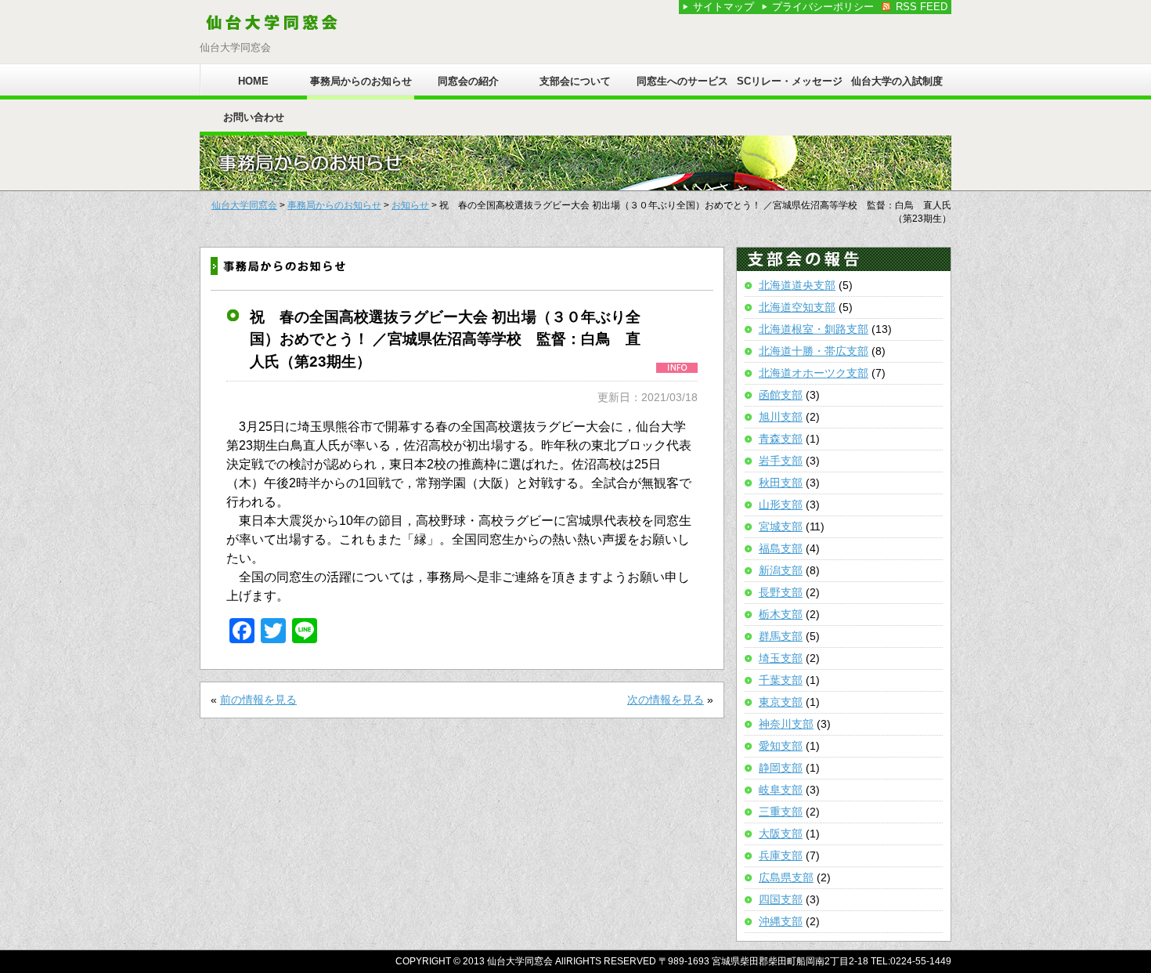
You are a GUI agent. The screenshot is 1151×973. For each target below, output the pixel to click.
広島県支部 (786, 877)
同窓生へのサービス (682, 81)
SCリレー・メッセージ (790, 81)
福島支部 (781, 548)
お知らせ (410, 205)
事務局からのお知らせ (361, 81)
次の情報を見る (665, 699)
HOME (253, 81)
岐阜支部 (781, 789)
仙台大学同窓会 (244, 205)
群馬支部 (781, 636)
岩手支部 (781, 460)
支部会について (575, 81)
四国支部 (781, 899)
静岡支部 (781, 767)
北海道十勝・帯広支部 (813, 351)
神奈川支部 (786, 724)
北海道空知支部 (797, 307)
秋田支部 (781, 482)
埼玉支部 (781, 658)
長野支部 (781, 592)
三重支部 (781, 811)
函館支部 (781, 395)
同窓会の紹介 (468, 81)
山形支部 (781, 504)
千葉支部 (781, 680)
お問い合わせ (253, 117)
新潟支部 (781, 570)
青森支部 (781, 438)
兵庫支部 (781, 855)
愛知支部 (781, 746)
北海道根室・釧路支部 (813, 329)
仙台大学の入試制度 (897, 81)
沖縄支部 (781, 921)
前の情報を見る (258, 699)
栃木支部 (781, 614)
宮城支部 (781, 526)
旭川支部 (781, 417)
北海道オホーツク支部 (813, 373)
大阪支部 (781, 833)
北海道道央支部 (797, 285)
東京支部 (781, 702)
